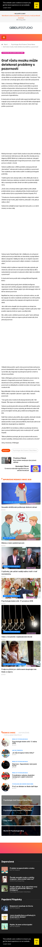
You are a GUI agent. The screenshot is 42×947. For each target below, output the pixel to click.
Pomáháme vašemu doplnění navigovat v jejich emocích (23, 776)
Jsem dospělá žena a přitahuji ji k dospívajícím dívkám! (22, 916)
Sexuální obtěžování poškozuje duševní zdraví (19, 507)
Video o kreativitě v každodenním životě (16, 637)
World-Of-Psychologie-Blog (11, 566)
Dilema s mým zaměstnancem (12, 543)
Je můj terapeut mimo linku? (23, 753)
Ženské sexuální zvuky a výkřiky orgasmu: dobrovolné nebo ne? (22, 878)
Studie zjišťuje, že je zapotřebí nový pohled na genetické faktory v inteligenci (23, 888)
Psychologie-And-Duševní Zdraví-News (23, 44)
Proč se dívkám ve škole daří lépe (25, 786)
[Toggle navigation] (3, 37)
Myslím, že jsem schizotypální (21, 924)
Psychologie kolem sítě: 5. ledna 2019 (24, 742)
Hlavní (6, 44)
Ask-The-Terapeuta (9, 537)
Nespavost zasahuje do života (21, 906)
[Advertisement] (21, 130)
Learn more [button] (7, 944)
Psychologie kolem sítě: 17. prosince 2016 (17, 601)
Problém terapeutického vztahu (22, 868)
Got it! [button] (36, 942)
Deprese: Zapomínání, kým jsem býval (24, 765)
